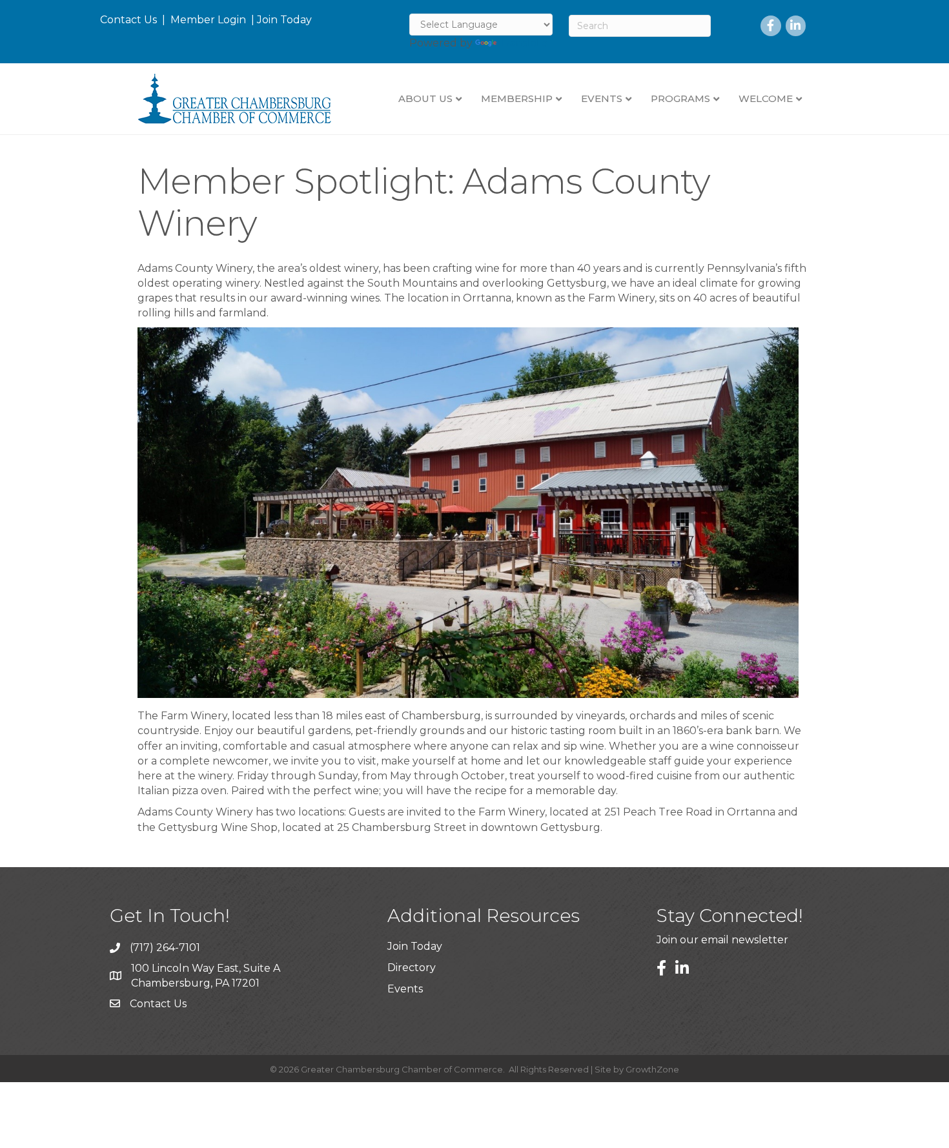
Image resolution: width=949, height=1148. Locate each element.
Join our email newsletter (722, 940)
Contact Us (128, 20)
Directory (411, 967)
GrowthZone (652, 1069)
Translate (523, 43)
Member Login (208, 20)
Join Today (284, 20)
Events (405, 989)
